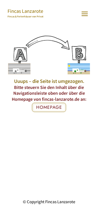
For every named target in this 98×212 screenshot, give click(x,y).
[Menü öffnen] (84, 14)
